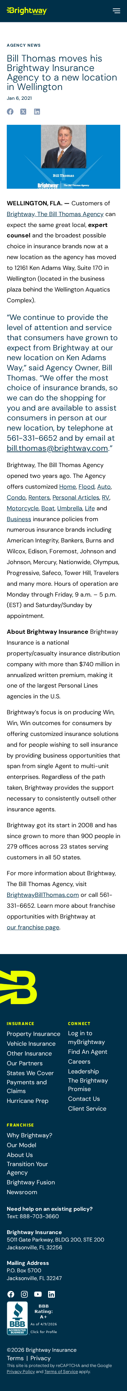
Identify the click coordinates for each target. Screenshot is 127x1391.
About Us (20, 1155)
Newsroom (22, 1192)
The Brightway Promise (88, 1084)
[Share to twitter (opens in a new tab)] (23, 111)
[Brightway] (27, 11)
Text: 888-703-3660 (33, 1216)
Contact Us (84, 1099)
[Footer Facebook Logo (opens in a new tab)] (11, 1294)
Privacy (40, 1358)
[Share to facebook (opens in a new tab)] (10, 111)
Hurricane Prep (27, 1101)
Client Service (87, 1109)
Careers (79, 1062)
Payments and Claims (27, 1086)
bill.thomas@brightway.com (57, 448)
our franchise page (33, 927)
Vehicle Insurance (31, 1044)
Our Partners (25, 1063)
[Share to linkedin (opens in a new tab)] (37, 111)
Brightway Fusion (31, 1182)
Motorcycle (23, 508)
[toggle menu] (116, 11)
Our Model (21, 1145)
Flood (86, 487)
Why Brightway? (29, 1135)
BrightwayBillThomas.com (43, 895)
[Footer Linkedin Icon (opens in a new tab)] (51, 1294)
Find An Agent (87, 1052)
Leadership (83, 1071)
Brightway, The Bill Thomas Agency (55, 214)
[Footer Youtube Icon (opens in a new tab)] (38, 1294)
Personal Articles (75, 497)
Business (19, 519)
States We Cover (30, 1073)
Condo (16, 497)
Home (67, 487)
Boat (48, 508)
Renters (39, 497)
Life (90, 508)
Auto (104, 487)
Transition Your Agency (27, 1168)
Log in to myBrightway (86, 1037)
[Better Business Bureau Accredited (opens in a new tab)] (33, 1318)
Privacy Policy (21, 1371)
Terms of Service (61, 1371)
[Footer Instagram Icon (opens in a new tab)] (24, 1294)
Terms (15, 1358)
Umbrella (69, 508)
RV (105, 497)
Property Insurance (33, 1034)
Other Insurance (29, 1053)
